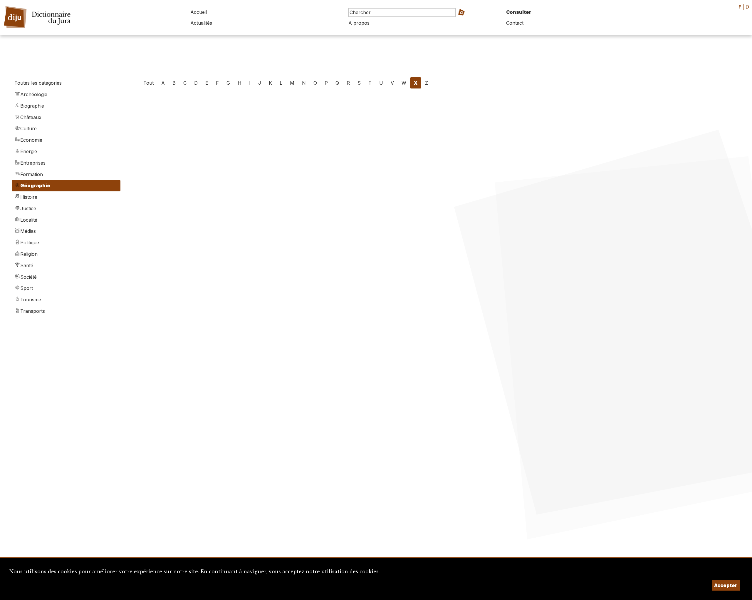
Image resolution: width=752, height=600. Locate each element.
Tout (148, 83)
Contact (514, 23)
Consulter (518, 12)
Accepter (725, 585)
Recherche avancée (460, 20)
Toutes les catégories (38, 83)
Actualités (201, 23)
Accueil (198, 12)
